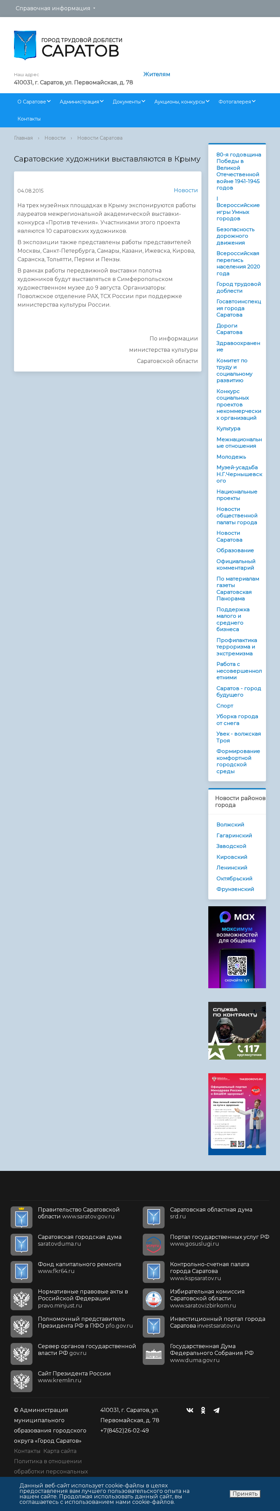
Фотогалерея (235, 102)
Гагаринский (234, 835)
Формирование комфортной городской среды (238, 761)
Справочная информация (53, 8)
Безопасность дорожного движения (235, 236)
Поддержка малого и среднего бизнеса (233, 619)
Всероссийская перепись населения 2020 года (238, 263)
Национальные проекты (236, 495)
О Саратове (31, 102)
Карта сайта (59, 1451)
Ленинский (231, 867)
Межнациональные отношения (239, 442)
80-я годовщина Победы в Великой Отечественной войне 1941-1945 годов (238, 171)
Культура (228, 428)
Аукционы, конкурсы (179, 102)
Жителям (156, 74)
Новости (55, 138)
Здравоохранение (238, 346)
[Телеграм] (218, 1410)
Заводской (231, 846)
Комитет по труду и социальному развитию (234, 370)
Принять (245, 1494)
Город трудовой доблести (238, 287)
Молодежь (231, 456)
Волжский (230, 824)
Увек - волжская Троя (238, 737)
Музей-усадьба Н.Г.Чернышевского (239, 474)
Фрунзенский (235, 889)
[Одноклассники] (205, 1410)
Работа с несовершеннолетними (239, 671)
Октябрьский (234, 878)
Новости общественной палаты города (236, 516)
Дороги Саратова (229, 329)
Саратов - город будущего (238, 691)
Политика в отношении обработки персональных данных (51, 1471)
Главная (23, 138)
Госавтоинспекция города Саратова (238, 308)
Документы (127, 102)
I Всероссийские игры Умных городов (238, 208)
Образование (235, 550)
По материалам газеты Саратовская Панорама (237, 588)
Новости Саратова (100, 138)
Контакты (29, 119)
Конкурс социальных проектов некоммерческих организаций (238, 404)
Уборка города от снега (237, 719)
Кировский (231, 857)
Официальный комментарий (235, 564)
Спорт (224, 705)
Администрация (79, 102)
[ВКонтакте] (191, 1410)
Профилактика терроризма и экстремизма (236, 647)
